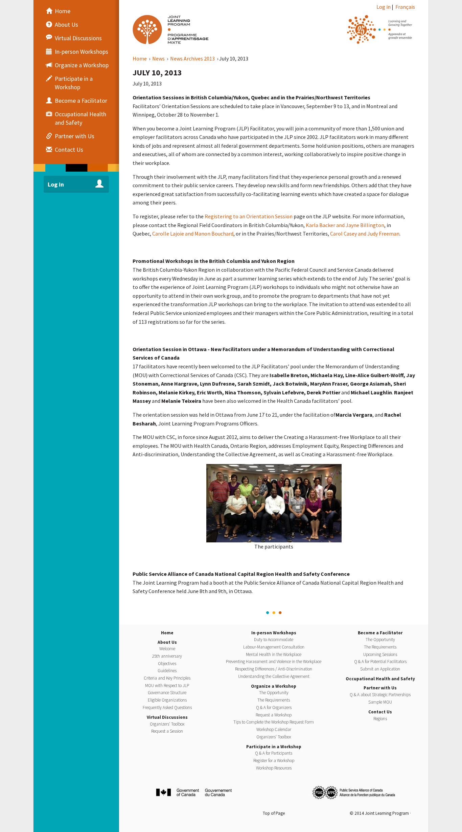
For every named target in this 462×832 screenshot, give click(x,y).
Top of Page (274, 813)
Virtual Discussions (167, 717)
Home (140, 58)
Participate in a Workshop (273, 747)
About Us (167, 642)
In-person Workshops (273, 633)
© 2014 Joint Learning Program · (380, 813)
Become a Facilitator (380, 633)
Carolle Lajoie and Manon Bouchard (192, 233)
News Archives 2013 (193, 58)
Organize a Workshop (273, 686)
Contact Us (380, 712)
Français (405, 6)
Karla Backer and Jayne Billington (345, 225)
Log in (383, 6)
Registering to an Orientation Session (249, 216)
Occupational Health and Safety (380, 679)
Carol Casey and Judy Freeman (364, 233)
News (159, 58)
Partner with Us (380, 688)
